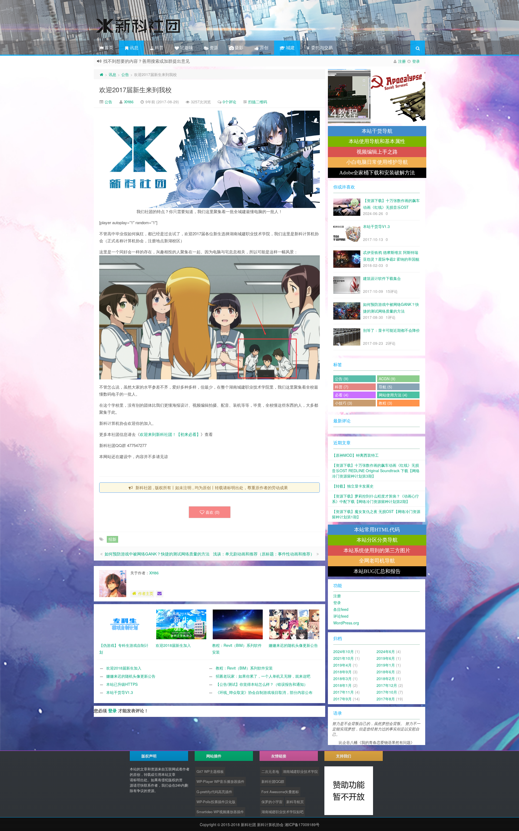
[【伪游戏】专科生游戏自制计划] (125, 624)
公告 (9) (341, 378)
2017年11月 (343, 692)
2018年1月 (342, 685)
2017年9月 (342, 698)
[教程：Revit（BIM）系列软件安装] (238, 624)
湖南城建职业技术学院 (300, 771)
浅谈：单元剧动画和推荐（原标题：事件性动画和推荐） (263, 554)
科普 (159, 47)
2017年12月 (387, 685)
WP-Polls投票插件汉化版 (216, 801)
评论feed (340, 616)
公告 (125, 74)
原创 (263, 47)
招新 (112, 539)
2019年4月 (342, 665)
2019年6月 (386, 658)
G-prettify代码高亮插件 (214, 791)
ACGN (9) (387, 378)
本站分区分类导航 (377, 540)
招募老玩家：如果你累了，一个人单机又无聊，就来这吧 (263, 676)
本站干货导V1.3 (119, 692)
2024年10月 (343, 651)
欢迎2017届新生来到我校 (135, 89)
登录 (416, 61)
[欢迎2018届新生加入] (181, 624)
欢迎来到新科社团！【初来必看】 (170, 434)
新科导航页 (295, 801)
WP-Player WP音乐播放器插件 (220, 781)
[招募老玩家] (376, 96)
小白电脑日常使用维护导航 (377, 162)
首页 (108, 47)
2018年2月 (386, 678)
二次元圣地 (270, 771)
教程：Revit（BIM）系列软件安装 (244, 668)
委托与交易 (321, 47)
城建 (289, 47)
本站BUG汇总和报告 (377, 571)
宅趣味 (186, 47)
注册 (402, 61)
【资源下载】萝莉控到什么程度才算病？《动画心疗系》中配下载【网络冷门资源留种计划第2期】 (375, 498)
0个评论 (229, 101)
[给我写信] (159, 593)
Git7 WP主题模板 (210, 771)
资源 (213, 47)
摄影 (238, 47)
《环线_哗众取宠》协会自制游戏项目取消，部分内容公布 (264, 692)
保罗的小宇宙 (271, 801)
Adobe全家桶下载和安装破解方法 (377, 173)
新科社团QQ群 (272, 781)
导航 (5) (385, 386)
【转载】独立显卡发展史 (353, 486)
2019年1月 (386, 665)
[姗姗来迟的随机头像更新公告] (294, 624)
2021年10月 (343, 658)
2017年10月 (387, 692)
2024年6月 (386, 651)
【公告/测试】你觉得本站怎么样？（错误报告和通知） (262, 684)
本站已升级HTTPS (122, 684)
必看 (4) (341, 395)
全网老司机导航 (377, 561)
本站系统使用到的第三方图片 (377, 550)
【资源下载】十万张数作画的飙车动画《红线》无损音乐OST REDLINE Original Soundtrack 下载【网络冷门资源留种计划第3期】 (376, 470)
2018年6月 (386, 671)
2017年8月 (386, 698)
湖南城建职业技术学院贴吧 (282, 811)
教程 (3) (385, 403)
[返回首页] (101, 74)
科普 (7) (341, 386)
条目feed (340, 609)
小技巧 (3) (343, 403)
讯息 (133, 47)
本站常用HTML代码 (377, 529)
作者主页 (145, 593)
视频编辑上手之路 (377, 152)
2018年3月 (342, 678)
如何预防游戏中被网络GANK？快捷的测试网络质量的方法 (157, 554)
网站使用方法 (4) (393, 395)
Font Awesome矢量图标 (280, 791)
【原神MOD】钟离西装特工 (355, 455)
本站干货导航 (377, 131)
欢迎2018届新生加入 (123, 668)
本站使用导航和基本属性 (377, 141)
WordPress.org (346, 622)
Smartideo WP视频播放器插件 (220, 811)
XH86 (129, 101)
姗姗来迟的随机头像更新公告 (130, 676)
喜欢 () (212, 512)
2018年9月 (342, 671)
